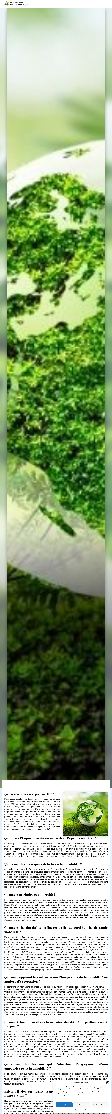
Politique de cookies (81, 1110)
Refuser (82, 1105)
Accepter (64, 1105)
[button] (108, 1082)
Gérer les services (62, 1099)
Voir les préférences (100, 1105)
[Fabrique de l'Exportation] (16, 3)
